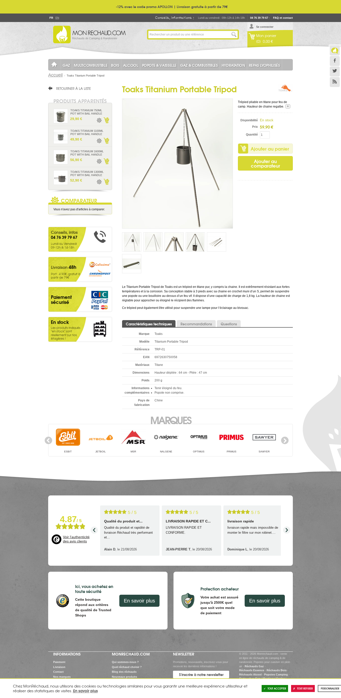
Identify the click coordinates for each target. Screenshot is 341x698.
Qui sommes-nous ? (125, 661)
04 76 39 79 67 (259, 17)
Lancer (234, 34)
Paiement (59, 661)
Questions (229, 324)
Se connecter (264, 26)
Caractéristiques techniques (149, 324)
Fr (51, 17)
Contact (58, 671)
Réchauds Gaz (254, 666)
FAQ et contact (283, 17)
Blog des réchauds (124, 671)
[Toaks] (285, 91)
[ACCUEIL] (54, 65)
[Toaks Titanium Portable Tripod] (177, 163)
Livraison (59, 666)
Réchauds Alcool (250, 674)
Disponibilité (249, 120)
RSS (335, 82)
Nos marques (62, 676)
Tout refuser (305, 688)
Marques (170, 419)
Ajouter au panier (270, 148)
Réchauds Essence (251, 670)
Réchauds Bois (277, 670)
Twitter (335, 72)
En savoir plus (139, 600)
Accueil (55, 75)
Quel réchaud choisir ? (127, 666)
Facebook (335, 61)
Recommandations (196, 324)
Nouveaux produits (124, 676)
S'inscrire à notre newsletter (201, 674)
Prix (255, 127)
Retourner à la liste (73, 88)
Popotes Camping (276, 674)
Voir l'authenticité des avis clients (76, 539)
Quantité (252, 134)
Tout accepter (277, 688)
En (57, 17)
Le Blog (335, 51)
